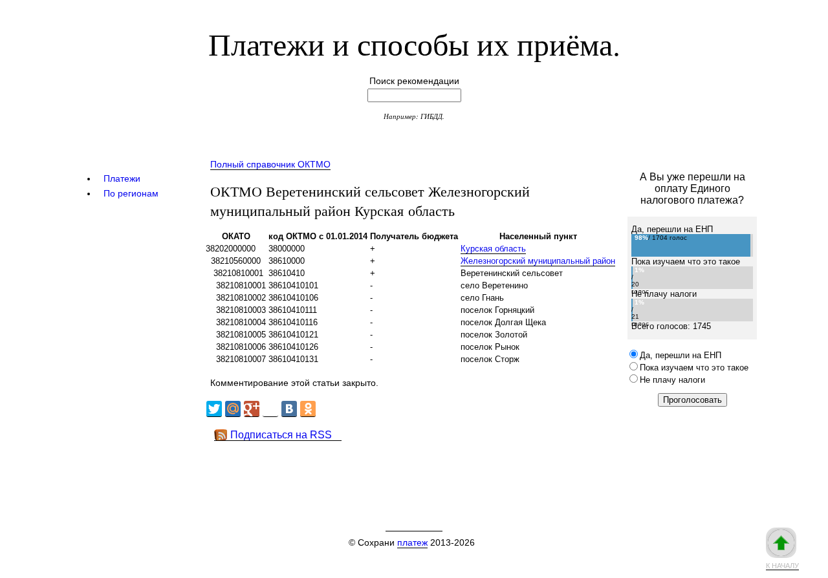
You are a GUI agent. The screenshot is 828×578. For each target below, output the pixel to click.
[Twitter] (214, 409)
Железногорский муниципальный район (538, 261)
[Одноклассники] (308, 409)
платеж (412, 542)
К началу (782, 566)
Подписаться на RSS (281, 434)
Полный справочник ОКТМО (270, 164)
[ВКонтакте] (289, 409)
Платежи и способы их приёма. (414, 43)
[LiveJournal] (270, 409)
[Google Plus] (251, 409)
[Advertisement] (439, 470)
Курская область (493, 248)
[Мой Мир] (233, 409)
